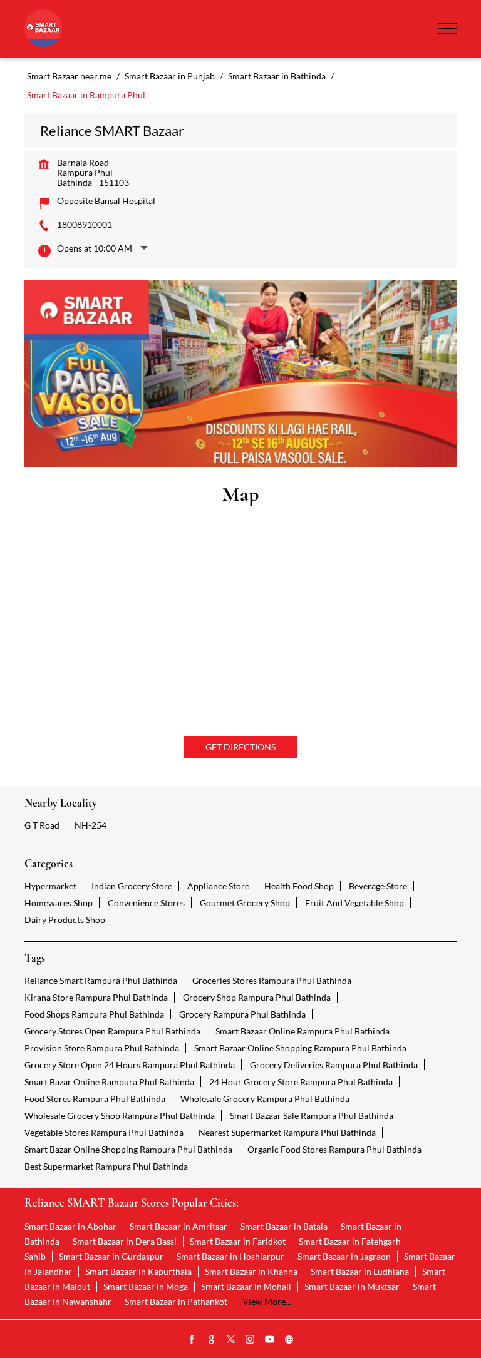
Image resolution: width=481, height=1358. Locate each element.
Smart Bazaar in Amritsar (178, 1226)
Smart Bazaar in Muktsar (352, 1286)
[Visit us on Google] (211, 1340)
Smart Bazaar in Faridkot (238, 1241)
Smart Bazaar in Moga (145, 1286)
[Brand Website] (289, 1340)
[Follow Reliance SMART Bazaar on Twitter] (231, 1340)
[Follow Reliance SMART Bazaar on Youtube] (270, 1340)
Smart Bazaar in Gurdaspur (111, 1256)
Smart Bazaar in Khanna (251, 1271)
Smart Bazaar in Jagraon (344, 1256)
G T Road (41, 825)
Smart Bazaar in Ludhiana (360, 1271)
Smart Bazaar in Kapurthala (138, 1271)
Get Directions (240, 747)
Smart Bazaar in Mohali (246, 1286)
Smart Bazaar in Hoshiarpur (230, 1256)
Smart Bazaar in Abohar (70, 1226)
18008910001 (84, 224)
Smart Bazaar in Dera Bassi (125, 1241)
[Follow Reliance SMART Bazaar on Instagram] (250, 1340)
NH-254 (90, 825)
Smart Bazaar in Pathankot (176, 1301)
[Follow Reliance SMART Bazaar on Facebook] (192, 1340)
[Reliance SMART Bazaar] (43, 29)
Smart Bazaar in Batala (284, 1226)
